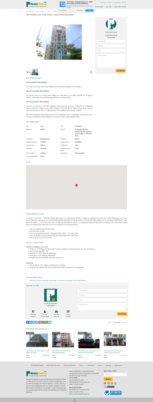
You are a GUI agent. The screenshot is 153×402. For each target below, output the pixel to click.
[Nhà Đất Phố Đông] (36, 4)
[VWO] (66, 10)
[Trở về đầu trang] (74, 400)
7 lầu (76, 145)
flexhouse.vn (118, 365)
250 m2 (42, 129)
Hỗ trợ (81, 365)
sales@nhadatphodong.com (81, 394)
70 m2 (77, 148)
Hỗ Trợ (110, 2)
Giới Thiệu (103, 2)
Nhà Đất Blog (120, 7)
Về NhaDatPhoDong (37, 365)
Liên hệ (100, 365)
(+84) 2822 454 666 (111, 35)
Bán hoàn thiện (79, 153)
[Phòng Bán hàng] (111, 24)
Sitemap (108, 365)
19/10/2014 (78, 142)
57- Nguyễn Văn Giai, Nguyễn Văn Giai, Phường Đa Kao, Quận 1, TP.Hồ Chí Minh (83, 133)
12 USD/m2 (78, 126)
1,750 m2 (43, 142)
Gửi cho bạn (117, 322)
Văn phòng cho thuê (35, 280)
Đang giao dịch (45, 139)
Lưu (109, 322)
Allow (89, 10)
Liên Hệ (124, 2)
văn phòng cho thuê (38, 95)
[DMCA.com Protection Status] (109, 386)
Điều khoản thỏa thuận (53, 365)
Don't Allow (79, 10)
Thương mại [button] (97, 7)
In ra (124, 322)
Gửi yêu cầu (120, 70)
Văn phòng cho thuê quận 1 (50, 280)
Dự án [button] (109, 7)
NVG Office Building (80, 280)
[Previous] (27, 72)
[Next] (91, 72)
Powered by (62, 10)
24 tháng (43, 153)
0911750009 (111, 37)
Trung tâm (43, 148)
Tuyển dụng (116, 2)
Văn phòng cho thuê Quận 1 (34, 106)
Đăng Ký (108, 379)
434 (41, 126)
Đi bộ (42, 156)
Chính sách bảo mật (69, 365)
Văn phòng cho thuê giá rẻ (33, 86)
